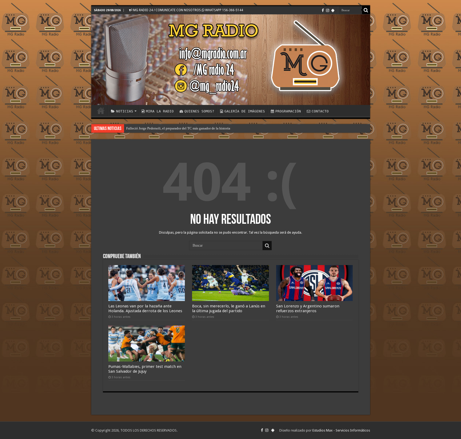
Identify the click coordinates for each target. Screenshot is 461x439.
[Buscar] (366, 10)
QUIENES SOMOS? (199, 111)
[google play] (333, 10)
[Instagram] (327, 10)
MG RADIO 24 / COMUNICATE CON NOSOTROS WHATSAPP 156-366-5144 (187, 10)
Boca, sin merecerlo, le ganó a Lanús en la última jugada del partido (228, 308)
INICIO (101, 110)
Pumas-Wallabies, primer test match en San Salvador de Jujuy (144, 369)
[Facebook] (322, 10)
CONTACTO (320, 111)
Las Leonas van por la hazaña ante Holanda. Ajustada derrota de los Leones (145, 308)
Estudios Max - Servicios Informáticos (341, 430)
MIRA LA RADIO (160, 111)
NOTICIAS (124, 111)
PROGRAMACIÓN (288, 111)
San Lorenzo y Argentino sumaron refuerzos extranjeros (307, 308)
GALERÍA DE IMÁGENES (244, 111)
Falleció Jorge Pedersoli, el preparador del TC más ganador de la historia (178, 128)
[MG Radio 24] (230, 59)
